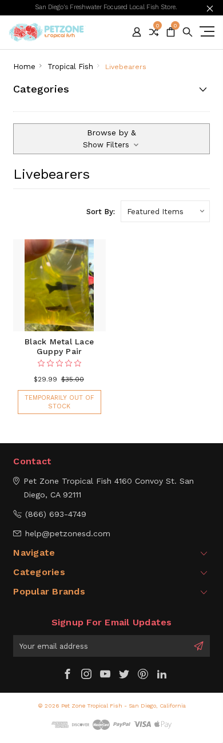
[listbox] (165, 211)
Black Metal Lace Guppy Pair (59, 346)
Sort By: (100, 211)
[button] (111, 138)
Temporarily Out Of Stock (59, 402)
